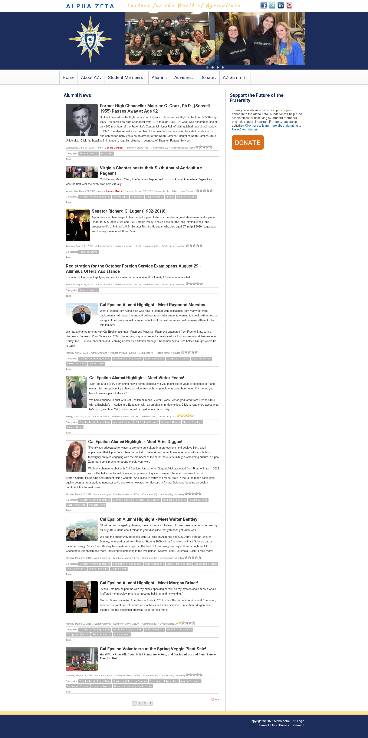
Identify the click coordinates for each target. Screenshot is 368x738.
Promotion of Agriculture (127, 358)
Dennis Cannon (114, 147)
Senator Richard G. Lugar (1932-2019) (128, 211)
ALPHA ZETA (90, 6)
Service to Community (179, 629)
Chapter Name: (154, 196)
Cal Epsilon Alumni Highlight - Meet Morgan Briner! (149, 582)
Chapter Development (147, 500)
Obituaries (107, 153)
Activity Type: (120, 196)
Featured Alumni (88, 153)
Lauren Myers (114, 191)
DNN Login (297, 721)
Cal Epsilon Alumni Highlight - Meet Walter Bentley (148, 519)
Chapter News (96, 363)
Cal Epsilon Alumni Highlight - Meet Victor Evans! (136, 377)
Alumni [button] (159, 77)
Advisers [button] (183, 77)
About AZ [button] (90, 77)
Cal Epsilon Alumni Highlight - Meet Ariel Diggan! (135, 441)
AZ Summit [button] (234, 77)
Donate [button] (207, 77)
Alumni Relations (154, 358)
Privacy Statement (291, 725)
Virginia (170, 196)
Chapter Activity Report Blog (94, 196)
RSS (216, 699)
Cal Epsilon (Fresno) (178, 358)
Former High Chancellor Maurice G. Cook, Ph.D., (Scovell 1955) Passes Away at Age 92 (155, 108)
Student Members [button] (125, 77)
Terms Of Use (268, 725)
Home (69, 77)
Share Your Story (76, 363)
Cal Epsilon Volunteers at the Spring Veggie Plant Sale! (153, 648)
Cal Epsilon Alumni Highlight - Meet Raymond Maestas (152, 304)
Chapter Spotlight (192, 422)
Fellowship (137, 196)
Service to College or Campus (130, 681)
